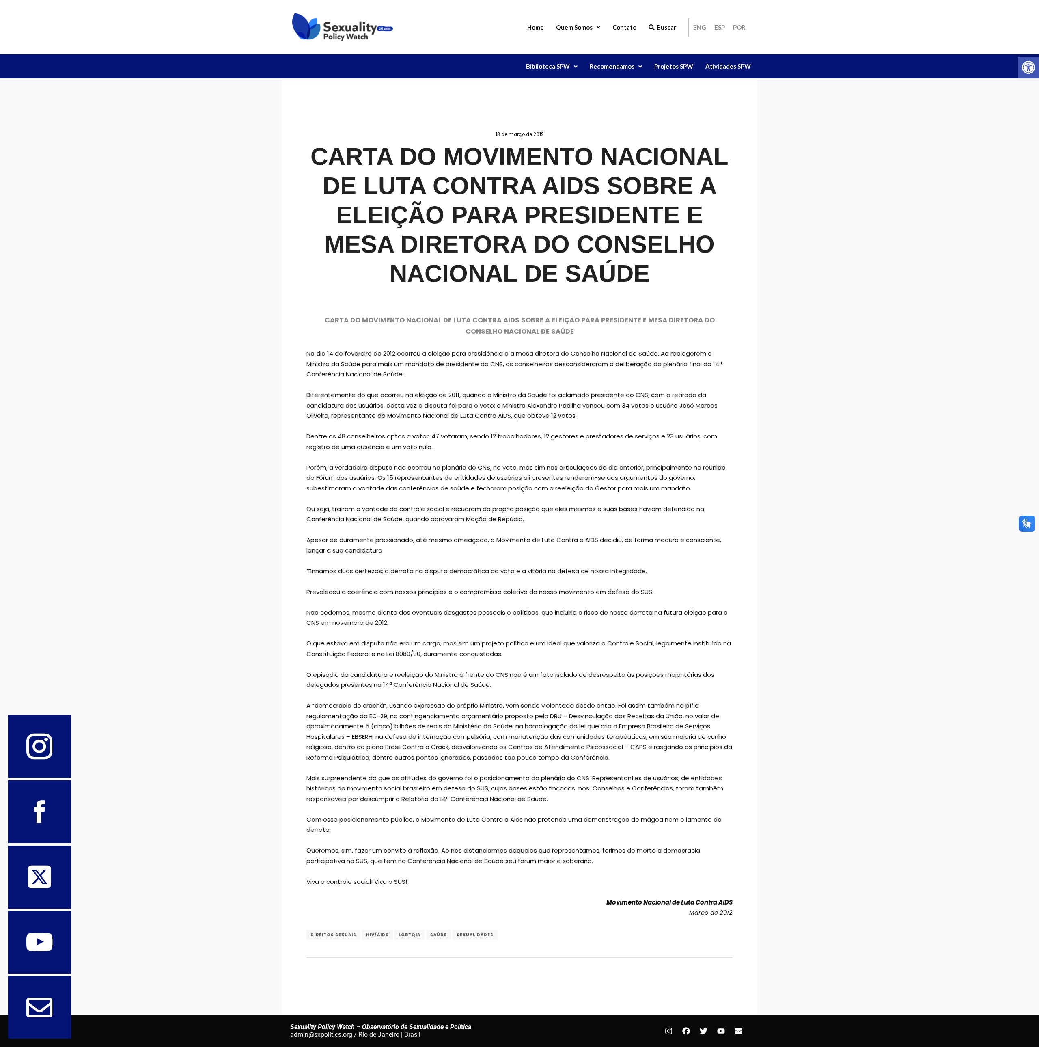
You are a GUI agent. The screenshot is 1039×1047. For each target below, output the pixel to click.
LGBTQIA (409, 935)
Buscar (666, 27)
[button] (1028, 67)
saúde (438, 935)
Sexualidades (475, 935)
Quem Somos (574, 27)
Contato (624, 27)
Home (535, 27)
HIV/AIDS (377, 935)
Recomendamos (612, 66)
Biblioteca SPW (548, 66)
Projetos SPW (673, 66)
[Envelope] (738, 1030)
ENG (699, 27)
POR (739, 27)
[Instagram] (668, 1030)
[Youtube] (721, 1030)
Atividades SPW (728, 66)
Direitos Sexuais (333, 935)
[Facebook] (686, 1030)
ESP (719, 27)
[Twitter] (703, 1030)
